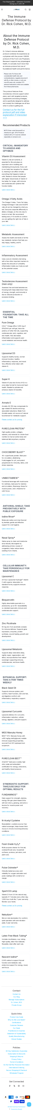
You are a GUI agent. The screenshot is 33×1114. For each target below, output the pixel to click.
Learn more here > (8, 190)
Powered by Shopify (16, 1109)
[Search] (26, 9)
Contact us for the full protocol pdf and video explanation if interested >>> (15, 113)
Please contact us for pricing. (12, 419)
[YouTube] (23, 1086)
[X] (14, 1086)
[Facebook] (10, 1086)
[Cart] (30, 9)
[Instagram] (19, 1086)
